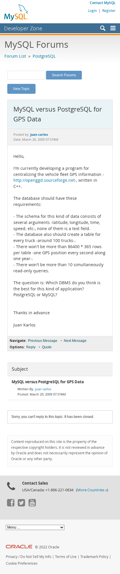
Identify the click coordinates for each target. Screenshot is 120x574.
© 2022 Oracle (47, 547)
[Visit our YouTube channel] (32, 504)
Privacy (11, 556)
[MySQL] (16, 12)
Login (92, 10)
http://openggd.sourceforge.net (44, 180)
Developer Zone (23, 28)
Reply (31, 347)
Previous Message (42, 341)
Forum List (15, 56)
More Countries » (92, 490)
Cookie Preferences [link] (22, 563)
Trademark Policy (94, 556)
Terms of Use (66, 556)
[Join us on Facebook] (10, 504)
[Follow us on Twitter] (21, 504)
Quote (47, 347)
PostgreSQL (44, 56)
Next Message (75, 341)
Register (109, 10)
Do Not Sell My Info (35, 556)
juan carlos (43, 389)
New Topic (21, 88)
